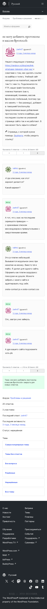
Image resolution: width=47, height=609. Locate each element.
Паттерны (29, 521)
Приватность (9, 521)
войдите (19, 135)
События (29, 534)
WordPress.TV (10, 542)
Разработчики (9, 538)
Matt (6, 555)
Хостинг (6, 517)
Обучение (7, 529)
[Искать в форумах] (29, 26)
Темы (27, 512)
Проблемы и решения (22, 18)
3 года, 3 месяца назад (25, 53)
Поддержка (8, 534)
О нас (5, 508)
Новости (7, 512)
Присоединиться (33, 529)
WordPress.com (11, 550)
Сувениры (31, 542)
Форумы (6, 11)
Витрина (29, 508)
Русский (12, 575)
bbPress (8, 559)
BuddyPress (9, 564)
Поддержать (32, 538)
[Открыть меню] (43, 3)
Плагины (29, 517)
